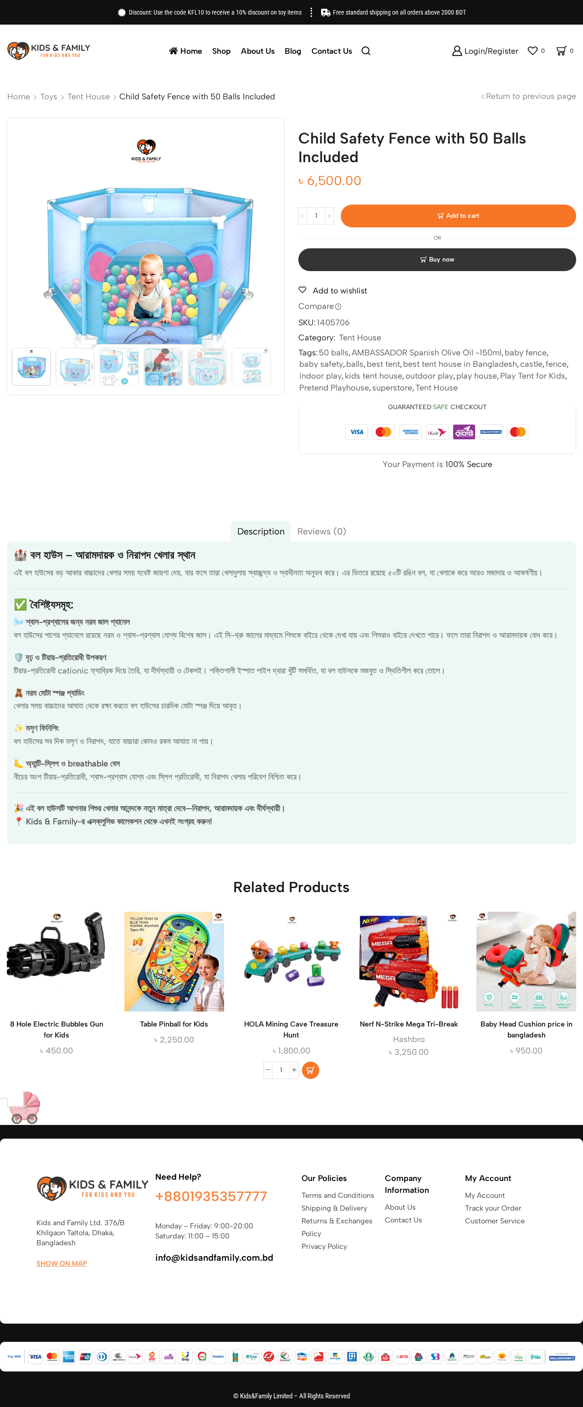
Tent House (88, 97)
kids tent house (373, 376)
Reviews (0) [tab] (321, 531)
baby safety (321, 364)
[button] (310, 1070)
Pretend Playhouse (334, 388)
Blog (293, 51)
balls (354, 364)
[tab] (261, 531)
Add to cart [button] (291, 965)
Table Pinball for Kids (174, 1024)
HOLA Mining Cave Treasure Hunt (291, 1029)
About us (258, 51)
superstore (392, 388)
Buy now (442, 259)
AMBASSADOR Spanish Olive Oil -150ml (426, 353)
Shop (221, 51)
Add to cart (462, 216)
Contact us (332, 51)
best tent (383, 364)
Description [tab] (261, 531)
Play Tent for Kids (532, 376)
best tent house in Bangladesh (460, 364)
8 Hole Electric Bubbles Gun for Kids (56, 1029)
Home (191, 51)
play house (476, 376)
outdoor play (429, 376)
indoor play (320, 376)
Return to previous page (531, 96)
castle (531, 364)
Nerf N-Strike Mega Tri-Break (409, 1024)
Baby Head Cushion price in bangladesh (527, 1029)
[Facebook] (40, 1284)
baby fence (526, 353)
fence (556, 364)
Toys (48, 97)
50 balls (333, 353)
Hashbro (409, 1039)
